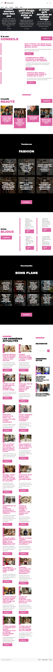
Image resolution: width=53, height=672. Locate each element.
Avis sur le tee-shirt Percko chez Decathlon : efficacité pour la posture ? (47, 298)
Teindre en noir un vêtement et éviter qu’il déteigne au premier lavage (44, 11)
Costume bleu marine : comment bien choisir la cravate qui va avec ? (36, 74)
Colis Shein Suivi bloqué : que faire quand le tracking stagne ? (6, 286)
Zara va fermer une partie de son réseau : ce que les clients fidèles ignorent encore (38, 45)
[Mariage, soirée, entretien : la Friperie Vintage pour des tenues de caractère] (9, 468)
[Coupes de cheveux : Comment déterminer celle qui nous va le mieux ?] (20, 113)
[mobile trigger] (2, 3)
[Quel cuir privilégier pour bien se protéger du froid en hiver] (43, 388)
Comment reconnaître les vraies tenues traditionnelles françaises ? (45, 186)
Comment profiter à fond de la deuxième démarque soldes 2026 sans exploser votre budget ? (19, 297)
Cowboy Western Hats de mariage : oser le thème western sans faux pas (9, 357)
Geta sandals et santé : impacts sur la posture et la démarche (25, 446)
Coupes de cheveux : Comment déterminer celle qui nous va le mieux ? (20, 122)
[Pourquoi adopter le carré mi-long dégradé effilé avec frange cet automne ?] (7, 110)
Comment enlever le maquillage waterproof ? (33, 118)
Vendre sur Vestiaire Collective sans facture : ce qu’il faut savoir (33, 286)
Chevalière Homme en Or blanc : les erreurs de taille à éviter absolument (9, 418)
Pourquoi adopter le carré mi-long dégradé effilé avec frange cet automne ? (7, 119)
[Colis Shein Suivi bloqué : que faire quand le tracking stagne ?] (25, 468)
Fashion (8, 162)
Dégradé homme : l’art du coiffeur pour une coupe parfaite (46, 121)
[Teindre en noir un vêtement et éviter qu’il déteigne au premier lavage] (9, 377)
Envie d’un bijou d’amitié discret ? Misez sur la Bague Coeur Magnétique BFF (9, 541)
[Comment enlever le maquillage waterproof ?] (33, 110)
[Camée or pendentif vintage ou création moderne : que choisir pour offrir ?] (25, 499)
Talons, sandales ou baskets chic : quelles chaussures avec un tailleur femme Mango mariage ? (9, 630)
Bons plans (20, 281)
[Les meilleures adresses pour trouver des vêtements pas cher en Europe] (43, 370)
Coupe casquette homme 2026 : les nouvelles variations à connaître (45, 168)
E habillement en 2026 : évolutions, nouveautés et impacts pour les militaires (36, 59)
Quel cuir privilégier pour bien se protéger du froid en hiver (43, 395)
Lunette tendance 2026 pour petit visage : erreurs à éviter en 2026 (26, 10)
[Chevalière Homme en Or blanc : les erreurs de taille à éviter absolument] (9, 408)
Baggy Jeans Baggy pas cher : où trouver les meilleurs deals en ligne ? (6, 298)
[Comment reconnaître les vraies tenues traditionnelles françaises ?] (25, 561)
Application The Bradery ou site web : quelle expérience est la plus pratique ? (33, 298)
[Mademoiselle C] (9, 3)
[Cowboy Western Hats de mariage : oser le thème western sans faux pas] (9, 348)
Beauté (20, 126)
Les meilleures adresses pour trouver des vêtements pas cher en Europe (42, 379)
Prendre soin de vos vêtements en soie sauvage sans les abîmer (25, 628)
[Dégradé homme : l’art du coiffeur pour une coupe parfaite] (46, 113)
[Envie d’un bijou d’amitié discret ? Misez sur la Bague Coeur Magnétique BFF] (9, 532)
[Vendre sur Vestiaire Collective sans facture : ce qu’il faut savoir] (25, 590)
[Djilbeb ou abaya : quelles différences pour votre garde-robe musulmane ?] (25, 532)
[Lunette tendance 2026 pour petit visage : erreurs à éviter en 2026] (25, 348)
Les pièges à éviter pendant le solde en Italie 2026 (19, 286)
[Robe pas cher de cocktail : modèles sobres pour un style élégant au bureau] (25, 377)
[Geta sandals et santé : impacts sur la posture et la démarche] (25, 438)
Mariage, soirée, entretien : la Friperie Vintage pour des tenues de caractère (8, 186)
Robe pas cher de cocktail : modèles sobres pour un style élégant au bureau (26, 167)
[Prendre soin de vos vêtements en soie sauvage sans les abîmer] (25, 620)
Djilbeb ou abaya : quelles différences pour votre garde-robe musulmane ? (26, 186)
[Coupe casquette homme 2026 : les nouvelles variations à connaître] (25, 408)
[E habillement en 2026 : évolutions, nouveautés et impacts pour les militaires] (9, 499)
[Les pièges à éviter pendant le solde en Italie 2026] (9, 561)
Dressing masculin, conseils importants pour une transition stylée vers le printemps (47, 284)
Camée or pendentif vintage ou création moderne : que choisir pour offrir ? (24, 510)
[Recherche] (47, 3)
